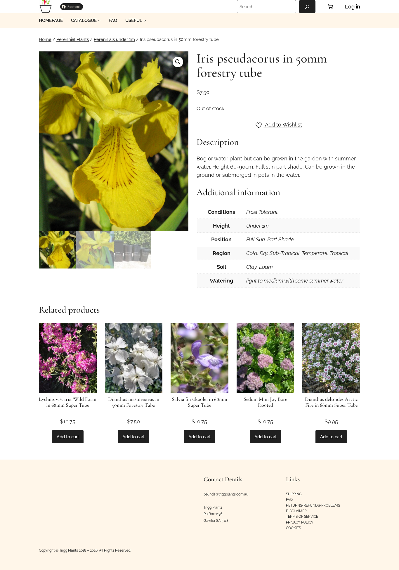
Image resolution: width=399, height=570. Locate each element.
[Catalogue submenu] (99, 20)
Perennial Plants (72, 39)
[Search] (307, 6)
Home (45, 39)
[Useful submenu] (144, 20)
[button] (178, 62)
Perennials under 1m (114, 39)
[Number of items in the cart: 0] (330, 6)
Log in (352, 7)
